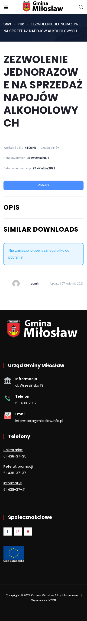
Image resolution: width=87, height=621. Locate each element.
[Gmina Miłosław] (43, 7)
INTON (52, 600)
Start (7, 24)
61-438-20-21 (26, 402)
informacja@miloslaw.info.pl (39, 420)
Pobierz (43, 185)
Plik (21, 24)
